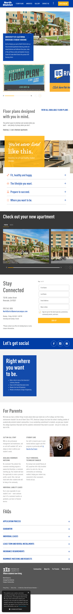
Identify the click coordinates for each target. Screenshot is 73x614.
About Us (47, 569)
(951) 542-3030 (8, 308)
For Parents (55, 569)
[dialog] (16, 601)
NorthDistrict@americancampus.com (15, 311)
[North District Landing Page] (8, 4)
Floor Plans (20, 4)
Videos (11, 225)
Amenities (29, 4)
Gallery (37, 4)
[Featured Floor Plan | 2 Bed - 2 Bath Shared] (24, 78)
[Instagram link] (60, 343)
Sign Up (54, 320)
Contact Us (45, 4)
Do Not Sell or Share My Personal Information (27, 587)
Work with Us (66, 569)
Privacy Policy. (23, 606)
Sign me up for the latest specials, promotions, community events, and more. (55, 313)
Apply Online (63, 4)
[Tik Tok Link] (67, 343)
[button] (36, 175)
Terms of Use (13, 587)
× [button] (28, 592)
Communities (37, 569)
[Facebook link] (54, 343)
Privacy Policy (6, 587)
